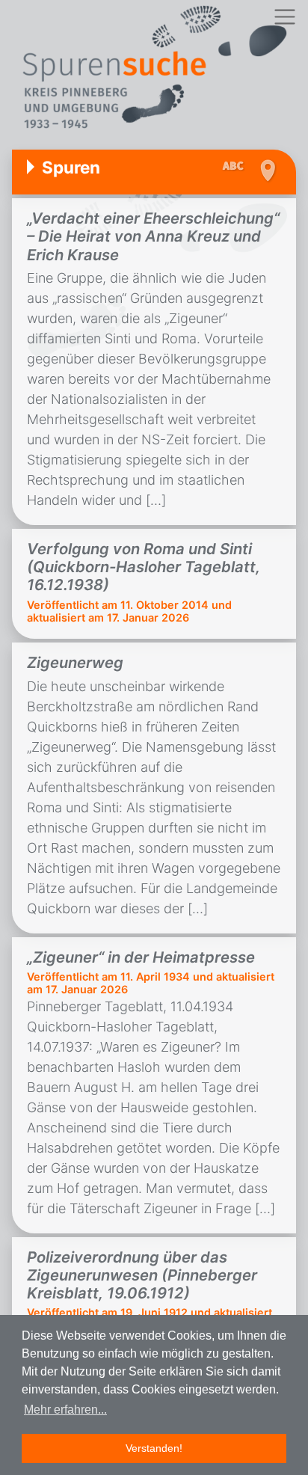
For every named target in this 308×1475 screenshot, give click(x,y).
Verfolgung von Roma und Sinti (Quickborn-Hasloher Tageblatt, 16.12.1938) (143, 567)
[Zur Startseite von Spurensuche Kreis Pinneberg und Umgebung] (154, 69)
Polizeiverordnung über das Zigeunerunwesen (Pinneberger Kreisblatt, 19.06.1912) (142, 1275)
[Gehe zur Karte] (267, 170)
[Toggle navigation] (284, 17)
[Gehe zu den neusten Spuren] (236, 166)
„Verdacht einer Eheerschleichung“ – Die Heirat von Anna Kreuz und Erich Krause (153, 236)
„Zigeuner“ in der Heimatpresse (141, 957)
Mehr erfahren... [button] (65, 1409)
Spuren (71, 167)
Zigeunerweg (75, 662)
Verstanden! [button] (154, 1448)
